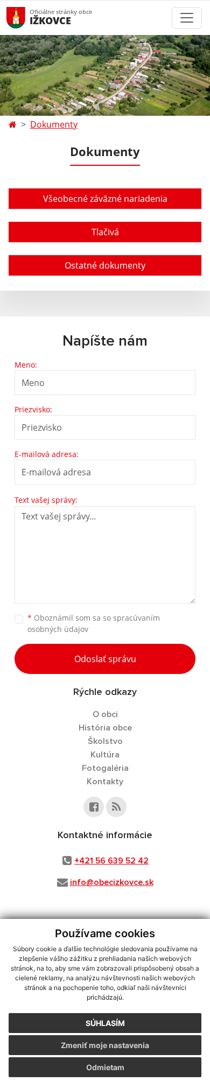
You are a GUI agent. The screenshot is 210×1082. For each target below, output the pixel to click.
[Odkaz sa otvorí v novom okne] (93, 807)
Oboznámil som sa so (93, 623)
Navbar (26, 17)
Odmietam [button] (105, 1067)
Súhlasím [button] (105, 1023)
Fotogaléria (105, 768)
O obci (105, 714)
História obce (105, 727)
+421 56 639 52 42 (111, 860)
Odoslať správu (105, 659)
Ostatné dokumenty (105, 265)
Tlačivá (105, 232)
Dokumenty (54, 124)
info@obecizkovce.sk (111, 882)
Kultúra (105, 754)
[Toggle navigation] (187, 18)
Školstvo (105, 741)
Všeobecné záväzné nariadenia (105, 199)
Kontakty (105, 781)
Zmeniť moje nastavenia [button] (105, 1045)
